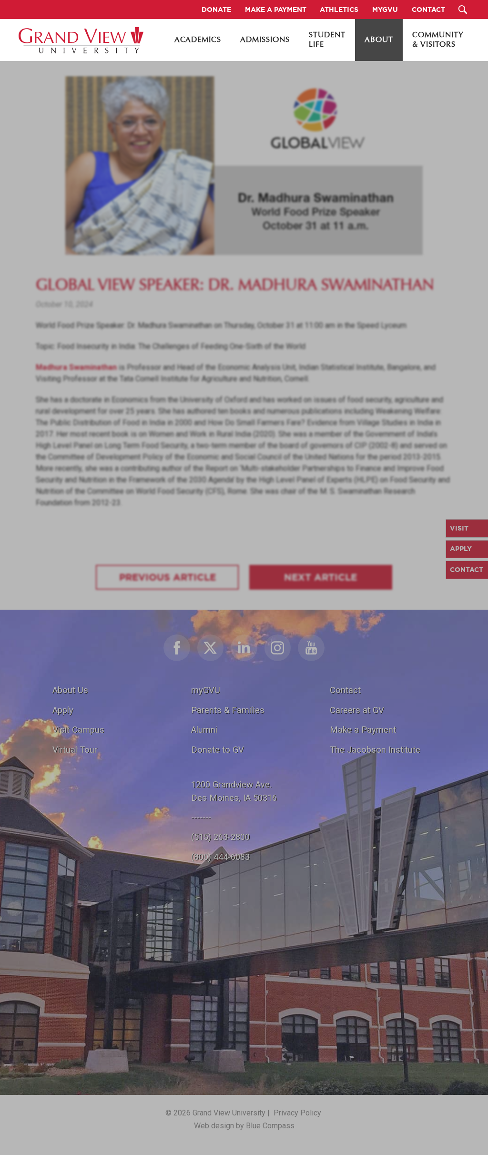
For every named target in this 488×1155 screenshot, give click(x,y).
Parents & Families (227, 710)
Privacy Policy (297, 1112)
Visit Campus (78, 730)
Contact (345, 690)
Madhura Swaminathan (76, 367)
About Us (70, 690)
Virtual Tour (74, 750)
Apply (62, 710)
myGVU (205, 690)
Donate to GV (217, 750)
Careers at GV (357, 710)
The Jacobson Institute (375, 750)
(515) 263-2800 (220, 837)
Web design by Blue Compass (244, 1125)
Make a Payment (363, 730)
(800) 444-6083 (220, 857)
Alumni (204, 730)
